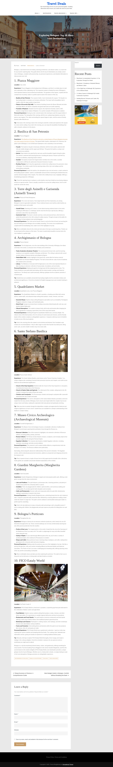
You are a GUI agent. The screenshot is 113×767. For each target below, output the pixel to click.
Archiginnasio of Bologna (21, 658)
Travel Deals (56, 4)
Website (16, 730)
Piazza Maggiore (54, 658)
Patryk (17, 65)
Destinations (47, 13)
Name (16, 714)
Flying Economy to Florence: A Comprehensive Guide (23, 674)
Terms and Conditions (61, 757)
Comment (17, 695)
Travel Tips (73, 13)
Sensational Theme (68, 764)
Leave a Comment (40, 65)
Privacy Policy (50, 757)
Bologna (45, 658)
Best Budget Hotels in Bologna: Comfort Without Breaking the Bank (56, 674)
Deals (37, 13)
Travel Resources (59, 13)
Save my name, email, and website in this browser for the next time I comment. (37, 739)
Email (16, 722)
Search (77, 62)
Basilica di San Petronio (36, 658)
